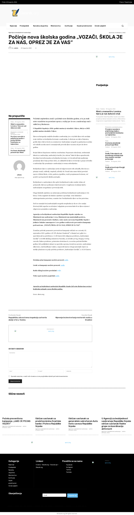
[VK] (114, 48)
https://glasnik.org (19, 177)
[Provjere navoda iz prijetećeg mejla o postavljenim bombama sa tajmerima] (100, 130)
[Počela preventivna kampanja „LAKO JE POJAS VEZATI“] (17, 406)
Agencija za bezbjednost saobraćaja (20, 32)
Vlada (12, 121)
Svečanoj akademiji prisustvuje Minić (18, 151)
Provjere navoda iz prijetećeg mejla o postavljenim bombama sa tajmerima (18, 140)
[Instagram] (104, 2)
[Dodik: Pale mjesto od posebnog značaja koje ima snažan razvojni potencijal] (100, 155)
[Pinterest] (110, 48)
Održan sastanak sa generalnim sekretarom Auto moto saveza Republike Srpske (83, 422)
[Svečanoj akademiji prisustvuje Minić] (100, 144)
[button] (122, 26)
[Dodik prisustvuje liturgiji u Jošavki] (100, 168)
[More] (123, 48)
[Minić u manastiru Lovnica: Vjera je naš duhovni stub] (110, 97)
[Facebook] (100, 2)
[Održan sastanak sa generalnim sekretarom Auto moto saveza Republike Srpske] (83, 406)
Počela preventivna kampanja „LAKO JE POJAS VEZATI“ (16, 421)
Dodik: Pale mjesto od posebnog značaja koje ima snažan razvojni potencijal (114, 156)
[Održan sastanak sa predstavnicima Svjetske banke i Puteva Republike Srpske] (50, 406)
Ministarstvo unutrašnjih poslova (17, 133)
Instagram (69, 467)
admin (16, 48)
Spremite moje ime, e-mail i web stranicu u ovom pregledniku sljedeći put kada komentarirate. (39, 376)
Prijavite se (73, 495)
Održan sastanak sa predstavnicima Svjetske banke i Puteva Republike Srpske (48, 422)
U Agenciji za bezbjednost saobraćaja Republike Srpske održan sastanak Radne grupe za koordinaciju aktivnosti (116, 423)
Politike (107, 151)
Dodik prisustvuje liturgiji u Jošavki (115, 168)
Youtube (69, 472)
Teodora (102, 109)
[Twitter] (108, 2)
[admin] (10, 48)
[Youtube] (112, 2)
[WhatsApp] (119, 48)
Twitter (68, 470)
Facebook (69, 465)
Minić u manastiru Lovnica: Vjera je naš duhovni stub (18, 126)
